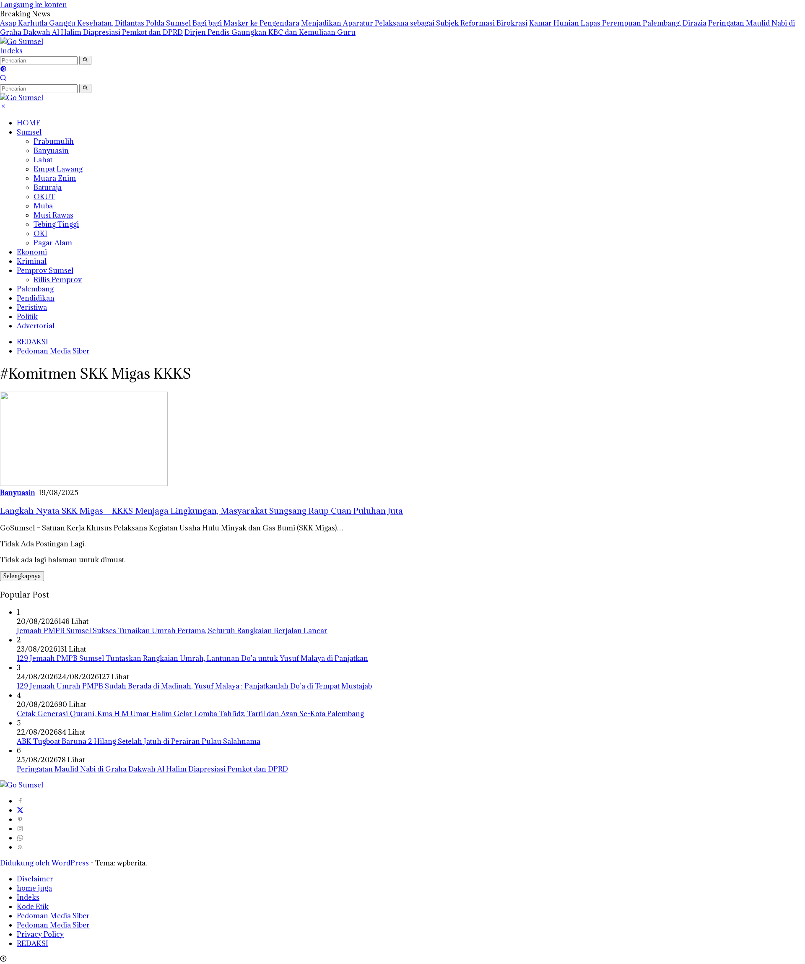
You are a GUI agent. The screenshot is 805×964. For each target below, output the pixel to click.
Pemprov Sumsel (45, 270)
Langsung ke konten (33, 4)
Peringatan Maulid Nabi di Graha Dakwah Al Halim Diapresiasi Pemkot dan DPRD (152, 769)
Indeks (11, 50)
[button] (85, 60)
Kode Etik (33, 906)
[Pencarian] (3, 78)
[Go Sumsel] (21, 41)
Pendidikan (36, 298)
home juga (34, 888)
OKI (40, 233)
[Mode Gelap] (3, 69)
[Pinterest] (20, 819)
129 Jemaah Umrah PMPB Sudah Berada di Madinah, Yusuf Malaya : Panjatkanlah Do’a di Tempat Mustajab (194, 686)
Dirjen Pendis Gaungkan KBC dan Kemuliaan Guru (270, 32)
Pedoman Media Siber (53, 351)
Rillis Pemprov (58, 279)
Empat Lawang (58, 169)
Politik (27, 316)
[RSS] (20, 847)
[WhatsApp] (20, 837)
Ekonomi (32, 252)
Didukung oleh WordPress (44, 863)
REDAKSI (32, 341)
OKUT (44, 196)
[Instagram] (20, 828)
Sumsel (29, 132)
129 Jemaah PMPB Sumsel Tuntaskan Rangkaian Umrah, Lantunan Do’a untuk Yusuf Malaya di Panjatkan (192, 658)
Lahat (43, 159)
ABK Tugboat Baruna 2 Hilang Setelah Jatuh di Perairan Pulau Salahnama (138, 741)
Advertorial (36, 325)
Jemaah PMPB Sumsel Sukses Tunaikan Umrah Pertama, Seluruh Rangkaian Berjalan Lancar (172, 630)
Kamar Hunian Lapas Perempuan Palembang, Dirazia (617, 23)
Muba (43, 205)
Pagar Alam (53, 242)
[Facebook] (20, 800)
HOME (29, 122)
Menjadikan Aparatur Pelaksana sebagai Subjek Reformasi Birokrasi (414, 23)
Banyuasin (51, 150)
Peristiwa (32, 307)
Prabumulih (54, 141)
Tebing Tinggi (56, 224)
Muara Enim (55, 178)
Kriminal (32, 261)
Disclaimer (35, 878)
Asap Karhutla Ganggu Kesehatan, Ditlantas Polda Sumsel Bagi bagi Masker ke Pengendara (149, 23)
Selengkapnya (22, 576)
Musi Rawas (53, 215)
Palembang (35, 289)
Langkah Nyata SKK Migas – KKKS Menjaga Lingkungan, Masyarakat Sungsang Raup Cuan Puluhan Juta (201, 510)
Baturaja (48, 187)
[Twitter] (20, 810)
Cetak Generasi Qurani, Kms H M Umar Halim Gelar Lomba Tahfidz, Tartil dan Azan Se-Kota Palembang (190, 713)
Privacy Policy (40, 934)
